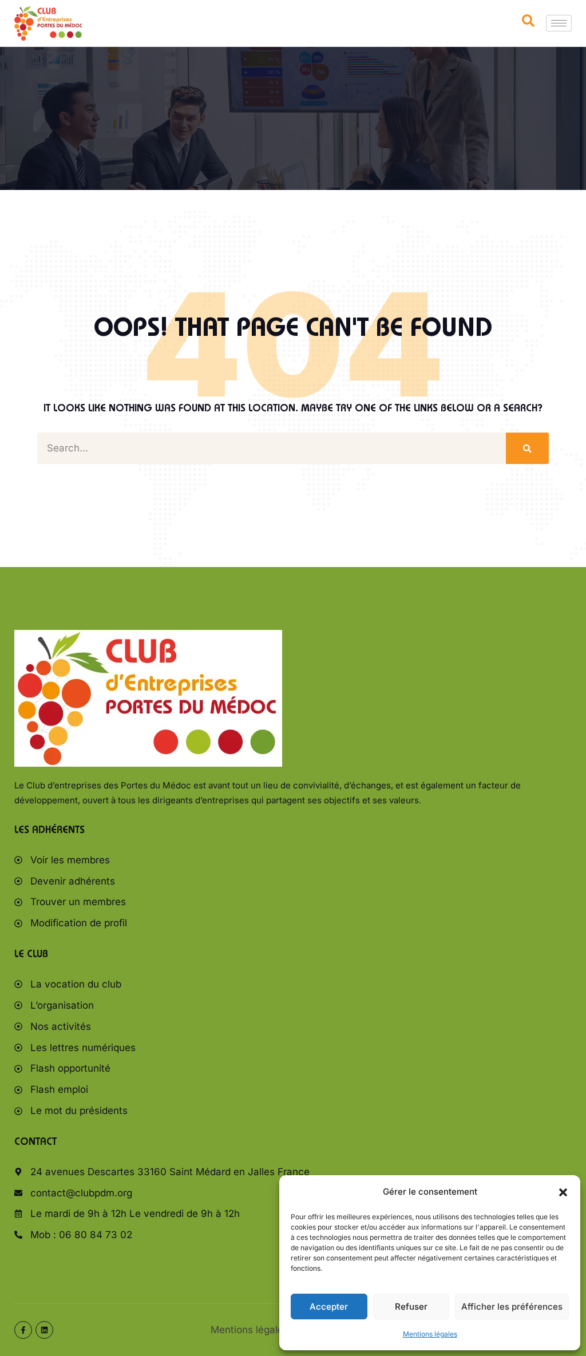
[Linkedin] (44, 1330)
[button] (563, 1192)
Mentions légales (430, 1334)
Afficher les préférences (512, 1306)
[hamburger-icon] (559, 23)
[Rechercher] (527, 448)
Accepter (329, 1306)
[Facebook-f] (23, 1330)
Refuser (411, 1306)
